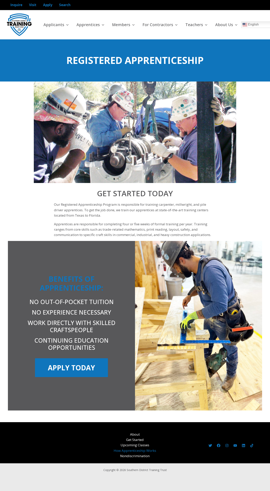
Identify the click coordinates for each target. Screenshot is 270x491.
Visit (32, 5)
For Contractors (158, 24)
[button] (66, 24)
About (135, 434)
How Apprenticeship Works (135, 450)
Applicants (53, 24)
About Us (224, 24)
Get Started (135, 439)
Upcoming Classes (135, 445)
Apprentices (88, 24)
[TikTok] (252, 445)
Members (121, 24)
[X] (210, 445)
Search (65, 5)
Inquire (16, 5)
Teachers (194, 24)
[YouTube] (235, 445)
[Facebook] (218, 445)
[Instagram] (227, 445)
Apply (47, 5)
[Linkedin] (243, 445)
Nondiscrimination (135, 456)
